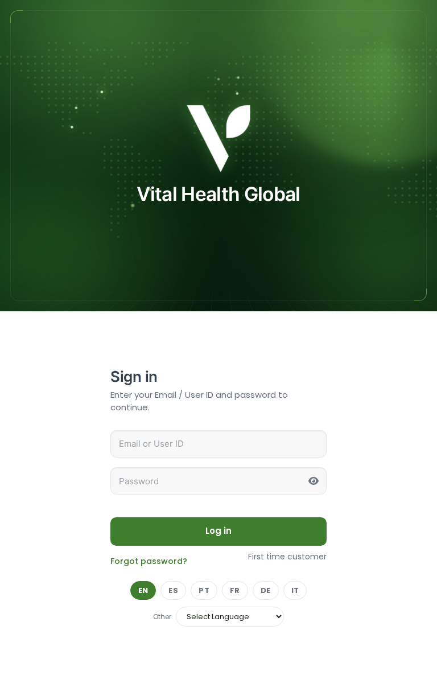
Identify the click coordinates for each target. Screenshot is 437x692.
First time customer (287, 556)
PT (204, 590)
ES (173, 590)
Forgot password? (148, 561)
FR (235, 590)
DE (266, 590)
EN (143, 590)
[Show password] (313, 481)
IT (295, 590)
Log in (218, 531)
